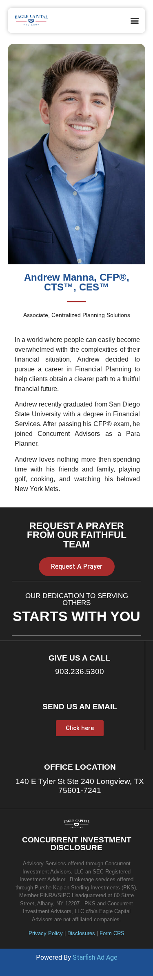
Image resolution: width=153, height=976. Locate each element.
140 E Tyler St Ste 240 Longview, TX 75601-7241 (80, 786)
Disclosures (81, 933)
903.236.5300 (79, 671)
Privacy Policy (46, 933)
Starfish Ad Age (95, 957)
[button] (134, 20)
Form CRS (112, 933)
